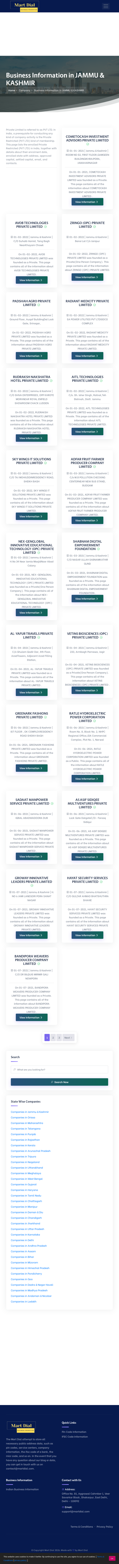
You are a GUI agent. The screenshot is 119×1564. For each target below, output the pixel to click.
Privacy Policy (105, 1526)
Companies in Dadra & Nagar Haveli (32, 1284)
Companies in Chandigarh (26, 1217)
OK (112, 1558)
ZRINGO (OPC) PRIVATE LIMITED (87, 225)
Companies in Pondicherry (26, 1273)
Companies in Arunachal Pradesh (31, 1150)
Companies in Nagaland (25, 1162)
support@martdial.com (76, 1511)
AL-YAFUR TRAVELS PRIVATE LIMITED (31, 635)
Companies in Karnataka (25, 1234)
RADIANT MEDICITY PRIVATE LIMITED (87, 303)
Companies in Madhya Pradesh (29, 1290)
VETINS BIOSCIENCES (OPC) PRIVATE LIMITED (87, 635)
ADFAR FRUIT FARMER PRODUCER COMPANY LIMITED (87, 463)
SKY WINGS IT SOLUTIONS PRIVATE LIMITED (31, 461)
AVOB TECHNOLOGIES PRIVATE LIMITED (31, 225)
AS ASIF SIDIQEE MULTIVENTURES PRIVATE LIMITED (87, 803)
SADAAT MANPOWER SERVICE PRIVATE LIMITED (30, 801)
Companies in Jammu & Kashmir (30, 1111)
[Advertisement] (59, 34)
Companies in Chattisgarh (26, 1201)
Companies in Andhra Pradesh (29, 1245)
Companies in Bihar (22, 1256)
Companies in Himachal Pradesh (30, 1268)
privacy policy (20, 1560)
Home (11, 90)
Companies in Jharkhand (25, 1223)
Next (69, 1037)
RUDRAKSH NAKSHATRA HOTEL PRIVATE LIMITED (30, 379)
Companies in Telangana (25, 1128)
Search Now (61, 1082)
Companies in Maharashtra (27, 1123)
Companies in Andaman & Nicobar (31, 1295)
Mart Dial (83, 1550)
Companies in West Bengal (27, 1178)
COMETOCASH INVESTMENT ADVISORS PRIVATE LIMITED (87, 138)
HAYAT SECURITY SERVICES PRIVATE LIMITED (87, 880)
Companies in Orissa (23, 1117)
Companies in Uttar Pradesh (27, 1229)
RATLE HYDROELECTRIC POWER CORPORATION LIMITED (87, 717)
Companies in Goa (22, 1279)
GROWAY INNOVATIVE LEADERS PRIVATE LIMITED (31, 880)
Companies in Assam (23, 1251)
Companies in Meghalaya (26, 1173)
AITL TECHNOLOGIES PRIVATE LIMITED (87, 379)
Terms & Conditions (82, 1526)
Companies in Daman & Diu (27, 1212)
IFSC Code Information (75, 1436)
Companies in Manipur (24, 1206)
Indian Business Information (22, 1489)
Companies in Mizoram (24, 1262)
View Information (85, 201)
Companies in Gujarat (24, 1184)
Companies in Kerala (23, 1145)
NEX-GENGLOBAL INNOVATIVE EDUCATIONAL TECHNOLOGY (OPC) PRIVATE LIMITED (31, 547)
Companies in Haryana (24, 1190)
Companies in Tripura (23, 1156)
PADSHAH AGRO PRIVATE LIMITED (32, 303)
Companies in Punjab (23, 1134)
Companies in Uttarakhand (27, 1167)
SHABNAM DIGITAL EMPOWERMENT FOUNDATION (87, 545)
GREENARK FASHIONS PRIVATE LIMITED (31, 715)
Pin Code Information (74, 1431)
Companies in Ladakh (23, 1301)
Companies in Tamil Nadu (26, 1195)
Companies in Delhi (22, 1240)
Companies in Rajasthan (25, 1139)
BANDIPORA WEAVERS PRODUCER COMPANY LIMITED (32, 960)
